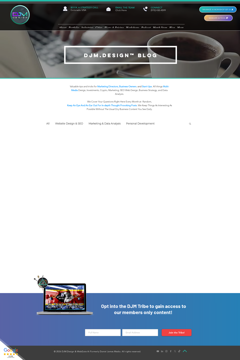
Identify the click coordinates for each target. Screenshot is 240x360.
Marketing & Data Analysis (105, 123)
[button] (84, 7)
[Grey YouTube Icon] (157, 351)
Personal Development (140, 123)
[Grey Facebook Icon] (170, 351)
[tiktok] (179, 351)
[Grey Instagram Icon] (166, 351)
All (48, 123)
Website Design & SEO (69, 123)
